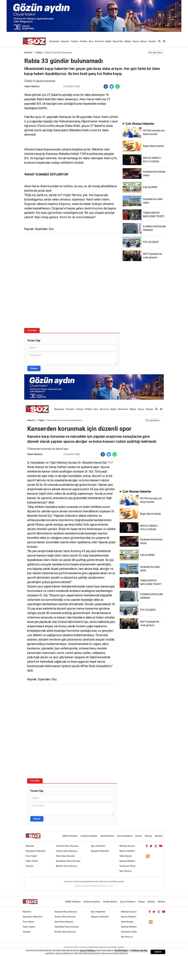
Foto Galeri (31, 856)
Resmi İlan (118, 41)
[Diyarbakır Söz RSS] (148, 856)
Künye (138, 836)
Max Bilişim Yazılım (105, 886)
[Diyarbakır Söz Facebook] (146, 846)
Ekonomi (99, 41)
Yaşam (135, 41)
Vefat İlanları (126, 856)
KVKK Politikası (70, 836)
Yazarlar (152, 41)
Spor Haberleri (98, 846)
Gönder (34, 368)
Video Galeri (32, 861)
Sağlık (108, 41)
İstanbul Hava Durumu (67, 846)
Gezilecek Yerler (127, 866)
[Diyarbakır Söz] (34, 41)
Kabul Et (158, 952)
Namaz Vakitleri (127, 851)
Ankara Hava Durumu (66, 851)
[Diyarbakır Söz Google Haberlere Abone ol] (155, 52)
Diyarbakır (54, 41)
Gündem (65, 41)
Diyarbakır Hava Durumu (68, 861)
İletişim (148, 836)
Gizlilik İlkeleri (107, 836)
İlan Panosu (125, 871)
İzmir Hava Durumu (65, 856)
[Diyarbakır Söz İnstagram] (156, 846)
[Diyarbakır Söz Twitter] (151, 846)
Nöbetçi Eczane (127, 846)
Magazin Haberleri (100, 851)
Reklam (158, 836)
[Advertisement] (72, 257)
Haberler (28, 52)
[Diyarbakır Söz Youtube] (160, 846)
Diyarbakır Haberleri (35, 851)
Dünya (143, 41)
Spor (91, 41)
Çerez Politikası (124, 836)
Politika (83, 41)
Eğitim (128, 41)
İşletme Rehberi (127, 861)
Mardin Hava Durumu (66, 866)
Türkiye (74, 41)
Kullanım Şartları (89, 836)
